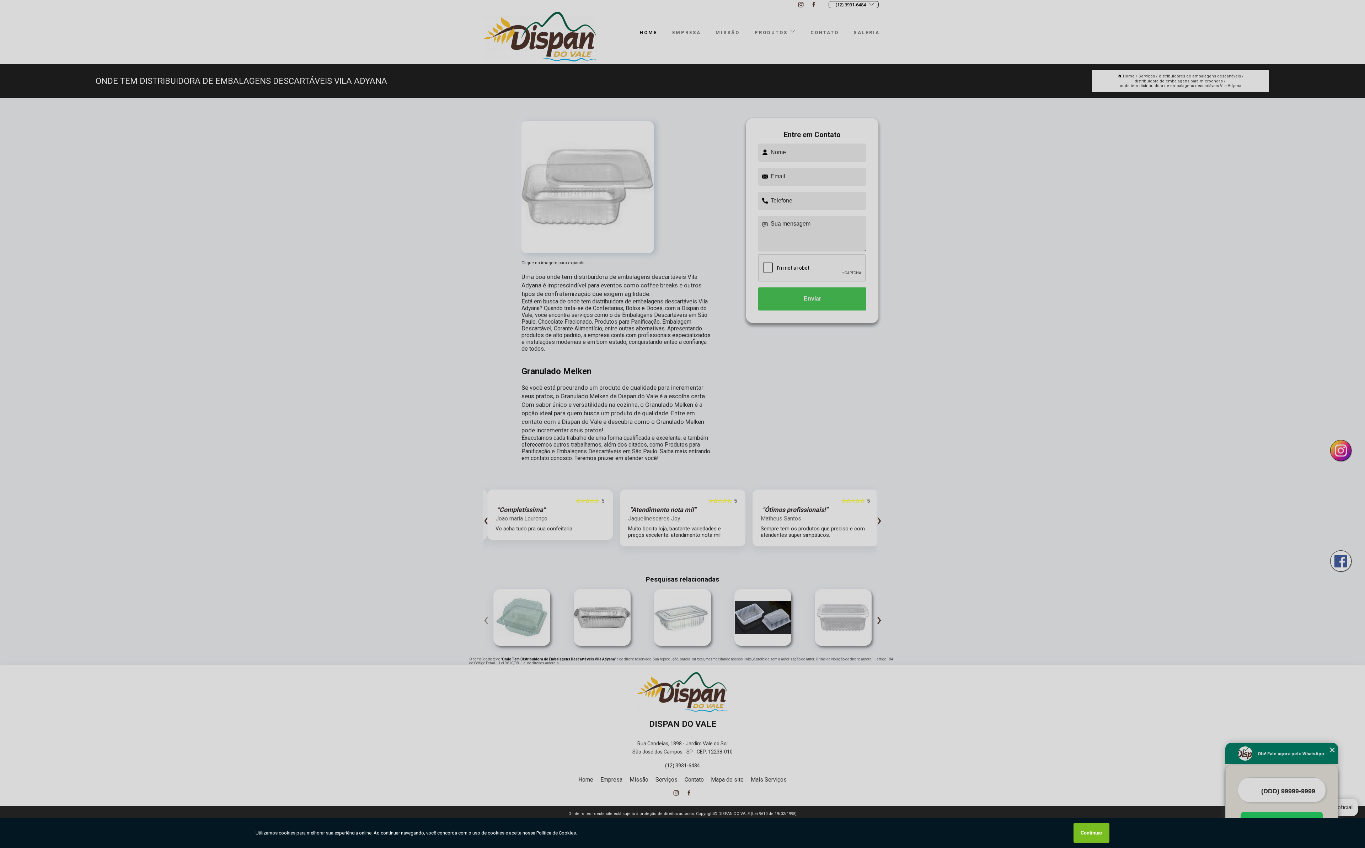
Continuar (1091, 833)
